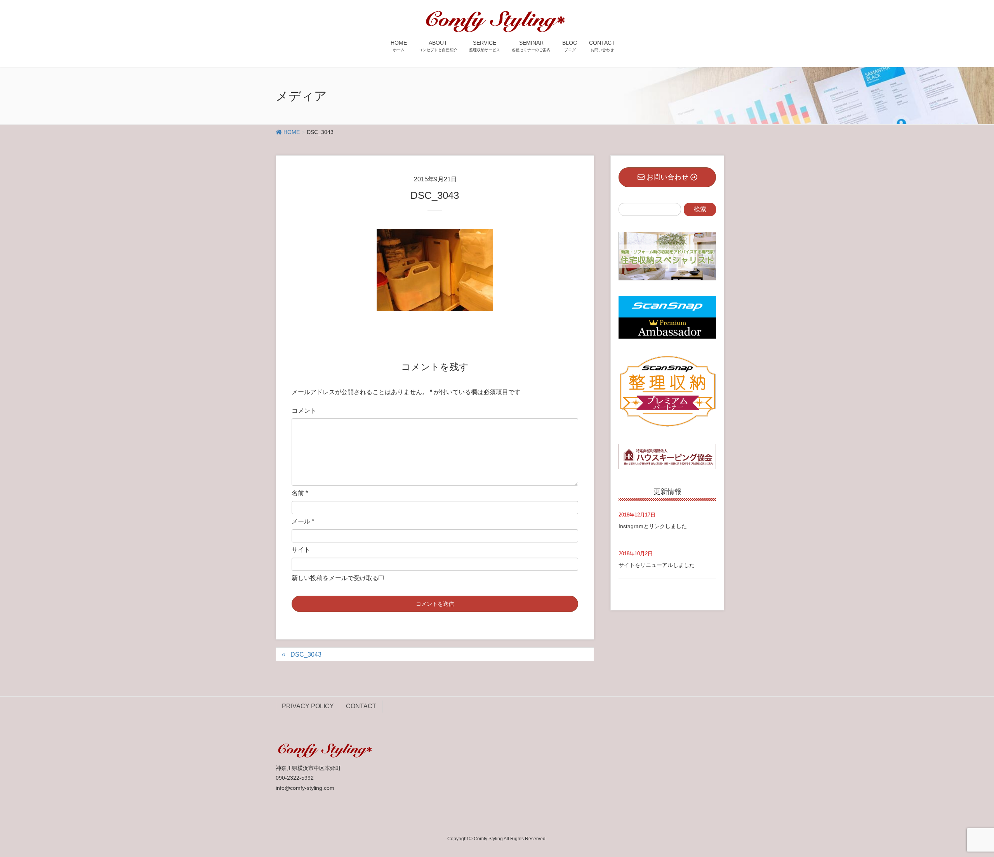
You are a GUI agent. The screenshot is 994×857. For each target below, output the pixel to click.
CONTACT (361, 706)
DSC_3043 (305, 654)
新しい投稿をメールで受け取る (335, 578)
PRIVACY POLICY (308, 706)
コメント (304, 410)
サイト (301, 549)
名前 (300, 493)
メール (303, 521)
